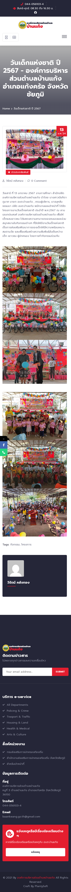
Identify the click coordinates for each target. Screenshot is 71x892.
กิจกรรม (15, 545)
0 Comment (39, 181)
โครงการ (26, 545)
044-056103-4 (34, 4)
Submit (60, 671)
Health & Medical (18, 729)
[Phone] (3, 452)
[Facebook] (3, 445)
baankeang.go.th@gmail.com (21, 817)
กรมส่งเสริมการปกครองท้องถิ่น (25, 752)
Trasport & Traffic (18, 717)
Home (6, 109)
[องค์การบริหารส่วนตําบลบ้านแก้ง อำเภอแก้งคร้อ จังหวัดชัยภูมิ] (35, 25)
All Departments (17, 705)
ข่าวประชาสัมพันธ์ (19, 172)
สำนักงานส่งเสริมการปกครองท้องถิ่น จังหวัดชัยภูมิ (36, 758)
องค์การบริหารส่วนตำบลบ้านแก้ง (36, 878)
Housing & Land (17, 723)
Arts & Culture (16, 734)
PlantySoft (41, 886)
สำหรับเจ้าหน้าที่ (15, 764)
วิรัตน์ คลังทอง (14, 181)
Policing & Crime (18, 711)
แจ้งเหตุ (35, 852)
